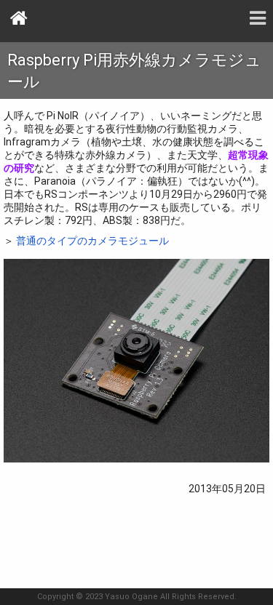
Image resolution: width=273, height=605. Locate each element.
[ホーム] (19, 18)
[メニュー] (258, 18)
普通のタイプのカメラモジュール (92, 241)
